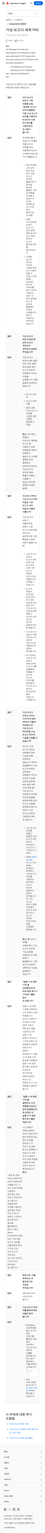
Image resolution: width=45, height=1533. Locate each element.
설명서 (9, 19)
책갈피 (10, 40)
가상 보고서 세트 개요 (19, 1424)
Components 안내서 (17, 24)
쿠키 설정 (8, 1523)
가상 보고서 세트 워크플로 (21, 1438)
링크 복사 (20, 40)
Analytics (18, 19)
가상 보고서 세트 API (31, 1388)
